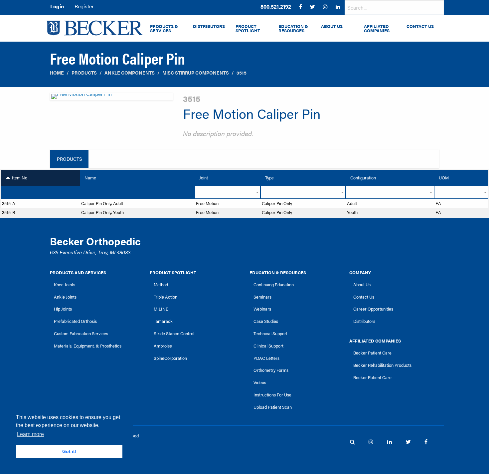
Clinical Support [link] (268, 346)
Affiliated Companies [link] (375, 341)
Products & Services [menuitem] (164, 28)
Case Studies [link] (265, 321)
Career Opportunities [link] (373, 309)
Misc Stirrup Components (195, 73)
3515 (241, 73)
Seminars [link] (262, 297)
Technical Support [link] (270, 334)
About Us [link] (362, 285)
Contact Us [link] (363, 297)
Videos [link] (259, 382)
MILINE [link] (161, 309)
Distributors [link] (364, 321)
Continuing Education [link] (273, 285)
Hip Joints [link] (63, 309)
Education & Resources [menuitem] (293, 28)
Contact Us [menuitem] (420, 26)
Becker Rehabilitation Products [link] (382, 365)
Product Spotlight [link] (173, 273)
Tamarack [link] (163, 321)
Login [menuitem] (57, 6)
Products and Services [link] (78, 273)
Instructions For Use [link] (272, 395)
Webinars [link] (262, 309)
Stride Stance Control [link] (174, 334)
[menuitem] (275, 6)
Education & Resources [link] (277, 273)
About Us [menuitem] (332, 26)
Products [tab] (69, 158)
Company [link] (360, 273)
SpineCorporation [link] (170, 358)
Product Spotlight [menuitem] (248, 28)
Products (84, 73)
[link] (275, 6)
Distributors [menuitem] (209, 26)
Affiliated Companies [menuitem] (377, 28)
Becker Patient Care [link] (372, 353)
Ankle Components (129, 73)
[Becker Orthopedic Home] (95, 28)
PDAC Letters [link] (266, 358)
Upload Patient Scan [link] (272, 407)
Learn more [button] (30, 434)
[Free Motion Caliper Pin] (111, 98)
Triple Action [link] (165, 297)
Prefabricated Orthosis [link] (75, 321)
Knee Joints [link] (64, 285)
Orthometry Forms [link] (270, 370)
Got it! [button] (69, 451)
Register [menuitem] (84, 6)
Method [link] (161, 285)
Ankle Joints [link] (65, 297)
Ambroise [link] (163, 346)
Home (57, 73)
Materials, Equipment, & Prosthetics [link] (87, 346)
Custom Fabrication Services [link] (81, 334)
